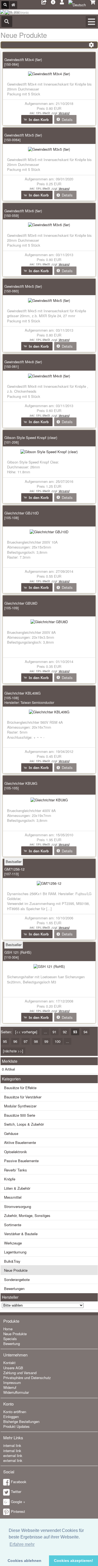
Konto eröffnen (14, 1411)
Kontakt (9, 1362)
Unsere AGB (13, 1367)
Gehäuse (11, 1133)
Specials (10, 1338)
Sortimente (12, 1224)
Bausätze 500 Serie (19, 1115)
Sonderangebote (17, 1279)
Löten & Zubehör (17, 1188)
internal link (12, 1445)
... (45, 1031)
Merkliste (9, 1061)
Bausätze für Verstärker (22, 1096)
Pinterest (18, 1511)
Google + (18, 1501)
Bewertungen (14, 1288)
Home (8, 1328)
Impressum (12, 1382)
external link (12, 1455)
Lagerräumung (15, 1252)
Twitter (16, 1491)
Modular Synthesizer (20, 1105)
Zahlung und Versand (19, 1372)
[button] (37, 119)
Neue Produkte (15, 1270)
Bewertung (11, 1343)
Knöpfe (9, 1179)
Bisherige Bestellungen (21, 1421)
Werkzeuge (13, 1243)
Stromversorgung (17, 1206)
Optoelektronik (15, 1151)
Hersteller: (29, 702)
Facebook (18, 1481)
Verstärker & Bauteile (21, 1233)
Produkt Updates (16, 1426)
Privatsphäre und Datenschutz (27, 1377)
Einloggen (11, 1416)
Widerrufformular (16, 1392)
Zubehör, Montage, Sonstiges (27, 1215)
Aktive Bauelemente (20, 1142)
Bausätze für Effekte (20, 1087)
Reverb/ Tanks (15, 1170)
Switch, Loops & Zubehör (24, 1124)
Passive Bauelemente (21, 1160)
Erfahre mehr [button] (22, 1544)
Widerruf (9, 1387)
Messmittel (13, 1197)
